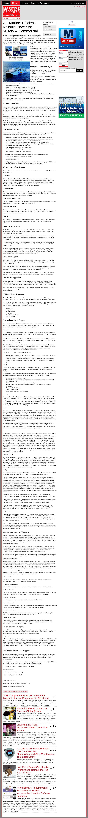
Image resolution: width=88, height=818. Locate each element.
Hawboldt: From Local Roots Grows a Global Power (32, 709)
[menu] (49, 28)
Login (76, 6)
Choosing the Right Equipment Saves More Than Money (32, 727)
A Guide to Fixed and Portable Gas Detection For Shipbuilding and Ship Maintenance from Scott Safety (36, 752)
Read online (72, 25)
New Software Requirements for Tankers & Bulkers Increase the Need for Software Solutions (33, 791)
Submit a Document (40, 3)
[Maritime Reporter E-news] (63, 58)
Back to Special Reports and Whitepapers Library (16, 691)
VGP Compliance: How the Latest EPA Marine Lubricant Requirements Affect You (26, 696)
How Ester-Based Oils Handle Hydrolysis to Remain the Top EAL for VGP (33, 770)
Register (82, 6)
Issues (25, 3)
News (6, 3)
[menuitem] (49, 26)
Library (15, 3)
